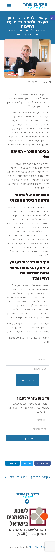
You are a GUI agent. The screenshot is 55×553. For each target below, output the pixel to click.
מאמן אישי (27, 497)
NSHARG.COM (37, 547)
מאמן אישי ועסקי (35, 7)
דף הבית (44, 30)
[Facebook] (27, 501)
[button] (52, 17)
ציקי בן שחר (35, 4)
